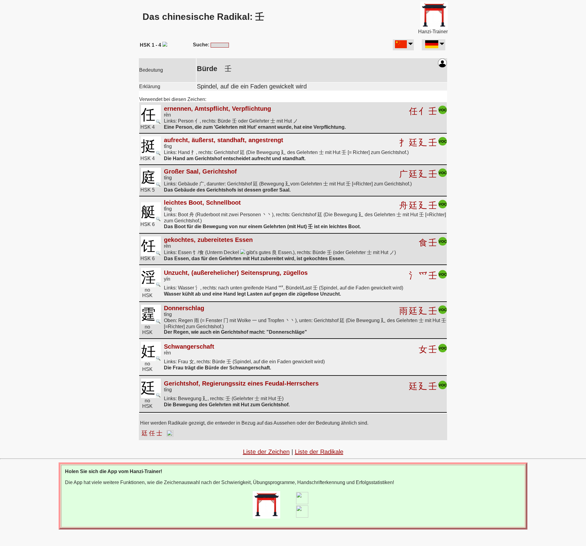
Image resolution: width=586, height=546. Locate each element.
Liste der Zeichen (266, 451)
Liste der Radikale (319, 451)
